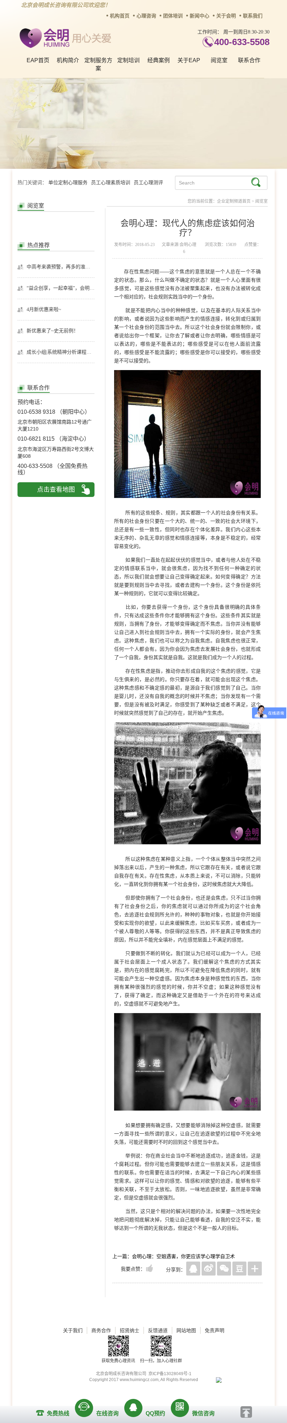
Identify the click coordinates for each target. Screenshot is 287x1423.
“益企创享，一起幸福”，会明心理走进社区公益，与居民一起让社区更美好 (60, 288)
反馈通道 (158, 1330)
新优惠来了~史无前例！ (52, 330)
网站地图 (186, 1330)
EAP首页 (38, 60)
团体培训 (173, 16)
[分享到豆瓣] (239, 1269)
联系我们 (252, 16)
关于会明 (226, 16)
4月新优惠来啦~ (44, 309)
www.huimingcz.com (139, 1379)
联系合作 (249, 60)
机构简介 (68, 60)
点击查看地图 (56, 489)
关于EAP (188, 60)
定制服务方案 (98, 64)
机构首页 (120, 16)
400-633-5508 (242, 42)
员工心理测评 (148, 182)
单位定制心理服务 (68, 182)
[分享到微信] (224, 1269)
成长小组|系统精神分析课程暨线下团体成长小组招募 (60, 352)
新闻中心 (199, 16)
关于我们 (73, 1330)
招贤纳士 (129, 1330)
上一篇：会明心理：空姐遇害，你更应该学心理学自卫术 (173, 1256)
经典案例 (158, 60)
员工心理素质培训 (110, 182)
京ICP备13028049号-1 (169, 1373)
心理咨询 (146, 16)
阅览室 (219, 60)
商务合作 (101, 1330)
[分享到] (255, 1269)
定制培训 (128, 60)
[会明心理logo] (64, 37)
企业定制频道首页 (234, 201)
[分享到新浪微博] (209, 1269)
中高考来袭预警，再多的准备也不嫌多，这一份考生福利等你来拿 (60, 266)
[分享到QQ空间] (193, 1269)
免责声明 (214, 1330)
